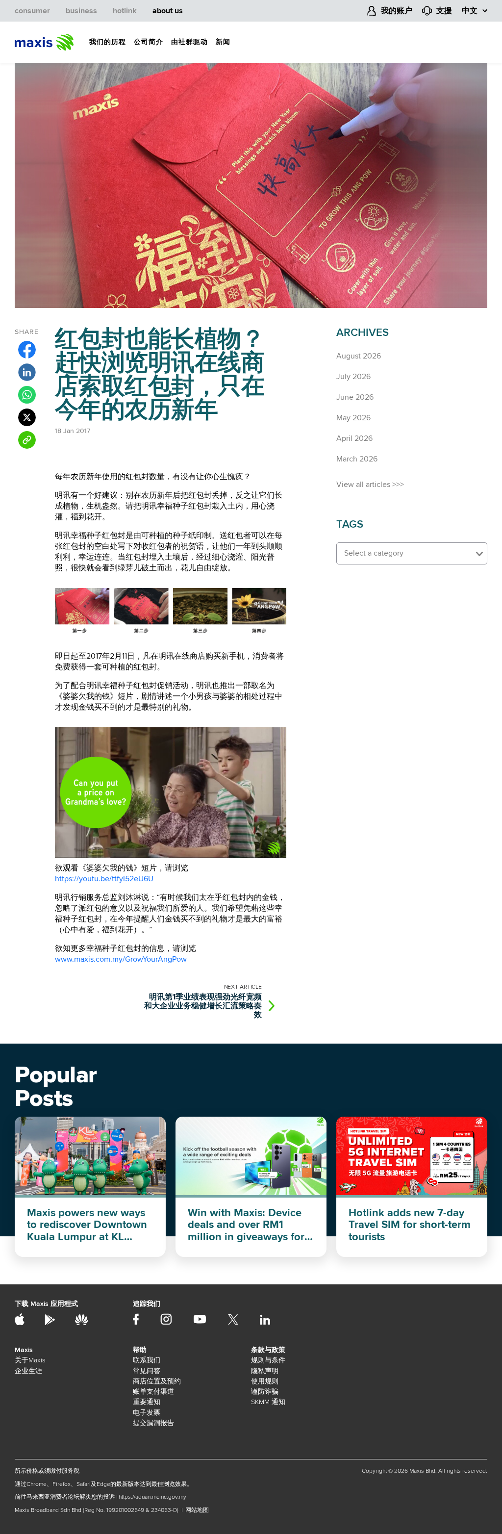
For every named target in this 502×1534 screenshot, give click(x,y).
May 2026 (353, 418)
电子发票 (146, 1412)
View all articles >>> (370, 484)
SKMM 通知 (268, 1402)
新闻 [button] (223, 42)
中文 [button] (469, 11)
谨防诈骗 (264, 1391)
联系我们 (146, 1360)
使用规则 (264, 1381)
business (81, 11)
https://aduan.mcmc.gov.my (152, 1497)
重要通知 (146, 1402)
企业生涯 (28, 1371)
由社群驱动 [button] (189, 42)
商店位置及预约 (157, 1381)
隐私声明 (264, 1371)
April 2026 (354, 438)
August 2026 (358, 356)
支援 (444, 11)
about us (167, 11)
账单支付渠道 (153, 1391)
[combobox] (411, 553)
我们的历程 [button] (107, 42)
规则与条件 (268, 1360)
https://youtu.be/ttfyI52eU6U (104, 879)
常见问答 (146, 1371)
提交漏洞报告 (153, 1423)
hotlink (125, 11)
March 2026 (356, 459)
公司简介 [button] (148, 42)
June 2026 (355, 397)
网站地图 (197, 1510)
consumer (32, 11)
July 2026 (353, 377)
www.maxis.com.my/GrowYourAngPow (121, 959)
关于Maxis (30, 1360)
